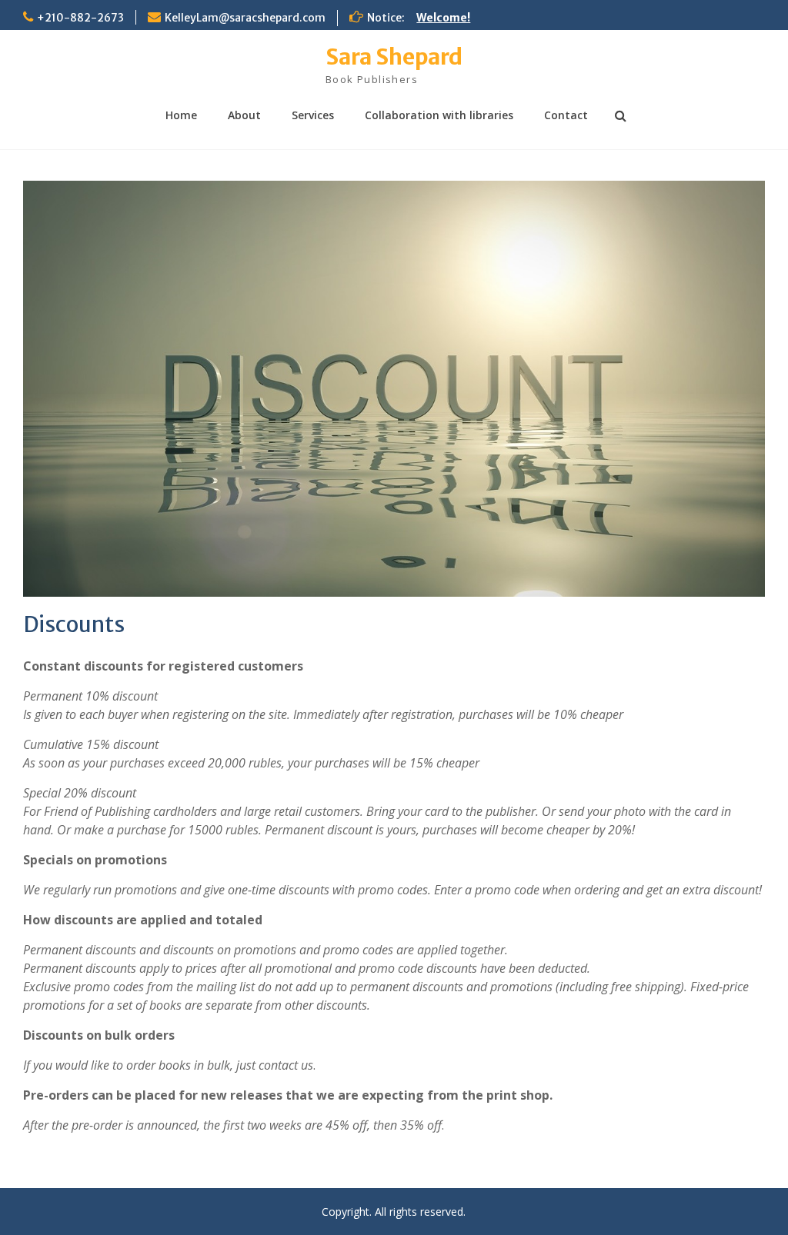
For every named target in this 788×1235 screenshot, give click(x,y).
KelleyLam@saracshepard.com (245, 18)
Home (181, 115)
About (244, 115)
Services (313, 115)
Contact (566, 115)
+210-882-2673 (80, 18)
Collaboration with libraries (439, 115)
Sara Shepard (394, 57)
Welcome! (443, 18)
